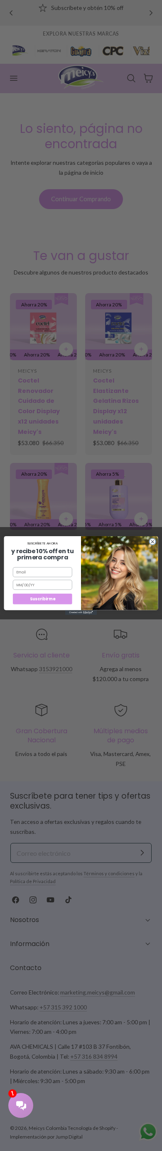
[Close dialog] (153, 542)
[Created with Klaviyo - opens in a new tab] (81, 612)
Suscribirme (42, 599)
